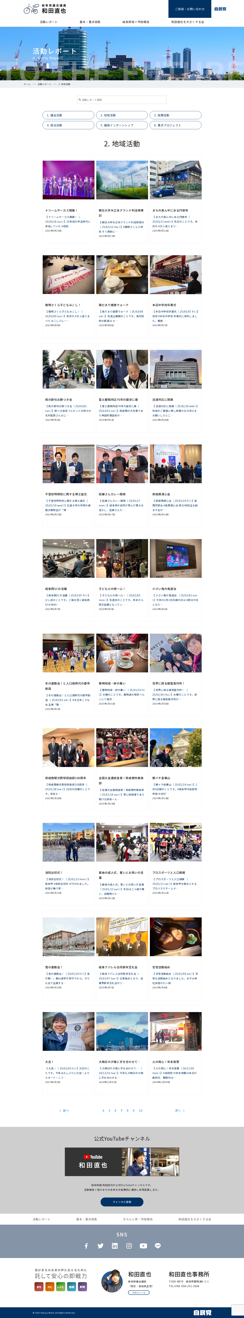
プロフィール (139, 1292)
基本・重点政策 (90, 22)
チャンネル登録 (122, 1202)
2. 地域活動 (108, 115)
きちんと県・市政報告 (138, 1219)
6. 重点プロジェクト (167, 125)
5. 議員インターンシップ (117, 125)
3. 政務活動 (161, 115)
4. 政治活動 (54, 125)
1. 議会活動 (54, 115)
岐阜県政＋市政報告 (136, 22)
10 (140, 1111)
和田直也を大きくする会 (187, 22)
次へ (178, 1110)
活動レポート (49, 22)
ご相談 (190, 9)
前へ (66, 1110)
